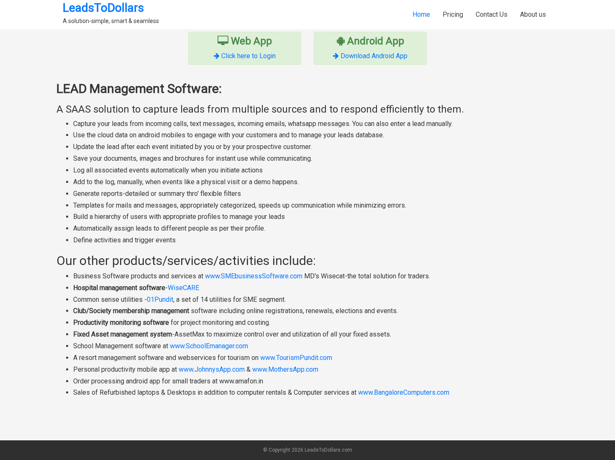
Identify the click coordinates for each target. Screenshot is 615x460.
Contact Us (491, 14)
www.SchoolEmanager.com (209, 346)
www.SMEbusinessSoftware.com (253, 276)
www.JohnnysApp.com (212, 369)
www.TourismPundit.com (296, 358)
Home (421, 14)
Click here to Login (248, 56)
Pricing (453, 14)
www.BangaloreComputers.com (403, 392)
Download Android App (374, 56)
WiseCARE (183, 288)
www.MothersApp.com (285, 369)
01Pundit (160, 299)
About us (533, 14)
